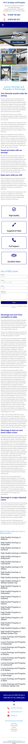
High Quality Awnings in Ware (13, 577)
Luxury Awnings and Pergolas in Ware (13, 680)
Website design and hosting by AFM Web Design (14, 742)
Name (2, 274)
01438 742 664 (14, 15)
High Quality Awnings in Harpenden (11, 544)
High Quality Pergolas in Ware (13, 628)
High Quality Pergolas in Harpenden (11, 592)
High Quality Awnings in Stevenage (11, 573)
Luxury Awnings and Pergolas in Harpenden (13, 643)
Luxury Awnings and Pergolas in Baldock (13, 638)
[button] (2, 25)
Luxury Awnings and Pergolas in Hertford (13, 648)
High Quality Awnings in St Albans (12, 568)
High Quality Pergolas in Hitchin (11, 603)
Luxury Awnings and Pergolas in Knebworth (13, 659)
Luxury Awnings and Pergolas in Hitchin (13, 653)
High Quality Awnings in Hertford (11, 549)
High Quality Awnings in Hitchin (14, 553)
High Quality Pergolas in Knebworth (11, 608)
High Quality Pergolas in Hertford (11, 598)
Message (3, 291)
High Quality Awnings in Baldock (11, 538)
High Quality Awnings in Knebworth (11, 557)
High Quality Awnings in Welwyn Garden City (11, 582)
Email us (14, 715)
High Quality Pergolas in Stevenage (11, 624)
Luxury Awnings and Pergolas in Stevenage (13, 674)
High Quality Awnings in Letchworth (11, 563)
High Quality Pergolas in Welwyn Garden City (11, 632)
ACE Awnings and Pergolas (14, 2)
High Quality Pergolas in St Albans (12, 619)
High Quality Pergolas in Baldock (11, 587)
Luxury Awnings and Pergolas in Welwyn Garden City (13, 685)
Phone (2, 280)
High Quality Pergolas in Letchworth (11, 613)
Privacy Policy (20, 306)
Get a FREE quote (18, 42)
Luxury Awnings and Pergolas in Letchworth (13, 664)
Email (2, 286)
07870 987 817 (14, 19)
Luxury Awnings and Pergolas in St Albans (13, 669)
